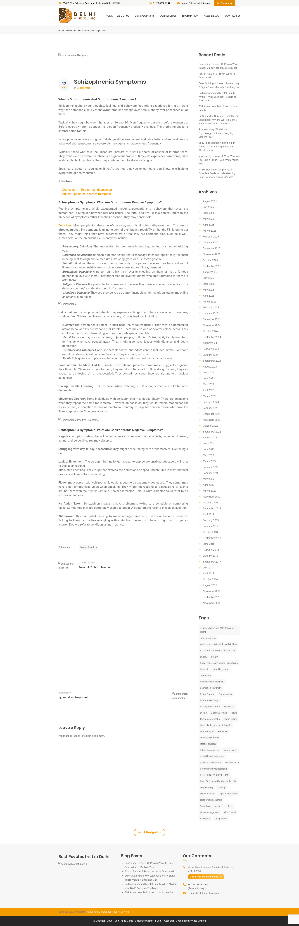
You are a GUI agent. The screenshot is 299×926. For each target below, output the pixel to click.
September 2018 (212, 538)
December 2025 (211, 248)
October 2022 (210, 425)
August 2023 (210, 366)
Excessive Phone (219, 713)
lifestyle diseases (208, 744)
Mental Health (230, 750)
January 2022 (210, 467)
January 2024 (210, 354)
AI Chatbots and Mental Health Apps (217, 650)
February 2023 (211, 402)
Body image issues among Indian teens (219, 663)
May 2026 (208, 218)
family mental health (210, 719)
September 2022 (212, 431)
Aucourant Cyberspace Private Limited (108, 911)
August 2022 (210, 437)
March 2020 (209, 490)
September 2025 (212, 266)
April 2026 (208, 224)
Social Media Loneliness (211, 806)
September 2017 (212, 561)
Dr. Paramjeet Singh (209, 700)
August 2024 (210, 343)
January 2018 (210, 555)
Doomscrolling (226, 694)
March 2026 (209, 230)
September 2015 (212, 597)
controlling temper (221, 669)
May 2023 (208, 384)
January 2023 (210, 408)
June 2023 (209, 378)
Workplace (205, 818)
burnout (204, 669)
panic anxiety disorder (210, 762)
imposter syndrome (209, 737)
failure (234, 713)
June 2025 (209, 283)
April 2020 (208, 484)
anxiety (203, 657)
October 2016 (210, 579)
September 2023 (212, 360)
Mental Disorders (73, 30)
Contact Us (233, 15)
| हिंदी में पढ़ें (116, 3)
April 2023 (208, 390)
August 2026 (210, 201)
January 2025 (210, 313)
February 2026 (211, 236)
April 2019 (208, 514)
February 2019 (211, 520)
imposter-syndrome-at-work (213, 731)
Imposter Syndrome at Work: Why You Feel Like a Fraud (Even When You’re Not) (219, 160)
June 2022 (209, 449)
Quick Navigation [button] (149, 832)
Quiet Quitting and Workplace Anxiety (218, 781)
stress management (209, 812)
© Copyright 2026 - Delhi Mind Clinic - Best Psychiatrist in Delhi (128, 920)
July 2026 (208, 207)
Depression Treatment (210, 688)
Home (109, 15)
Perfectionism (232, 762)
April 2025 (208, 295)
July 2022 (208, 443)
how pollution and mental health (215, 725)
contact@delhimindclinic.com (195, 3)
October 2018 (210, 532)
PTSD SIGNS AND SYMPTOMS (214, 775)
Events (203, 713)
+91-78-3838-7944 (198, 884)
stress (230, 806)
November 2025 (211, 254)
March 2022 (209, 461)
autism (214, 657)
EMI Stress (229, 706)
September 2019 (212, 508)
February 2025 (211, 307)
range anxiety (206, 787)
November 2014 (211, 603)
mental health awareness (212, 756)
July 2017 (208, 567)
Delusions (65, 225)
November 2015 (211, 591)
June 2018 (209, 543)
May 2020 (208, 478)
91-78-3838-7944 (161, 3)
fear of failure (230, 719)
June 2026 (209, 213)
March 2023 (209, 396)
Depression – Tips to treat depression (87, 189)
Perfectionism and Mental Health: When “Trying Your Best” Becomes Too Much (217, 97)
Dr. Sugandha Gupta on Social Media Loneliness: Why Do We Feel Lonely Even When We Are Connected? (219, 120)
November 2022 (211, 419)
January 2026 (210, 242)
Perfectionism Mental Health (214, 769)
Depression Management (212, 681)
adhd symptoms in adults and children (218, 644)
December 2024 (211, 319)
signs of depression (228, 793)
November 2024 (211, 325)
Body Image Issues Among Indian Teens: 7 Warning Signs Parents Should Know (217, 146)
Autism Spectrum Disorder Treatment (86, 194)
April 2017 (208, 573)
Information (190, 15)
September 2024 (212, 337)
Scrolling (221, 787)
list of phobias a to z (209, 750)
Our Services (168, 15)
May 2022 (208, 455)
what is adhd (229, 812)
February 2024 (211, 348)
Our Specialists (144, 15)
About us (123, 15)
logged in (78, 735)
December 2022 (211, 413)
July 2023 (208, 372)
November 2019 (211, 496)
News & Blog (212, 15)
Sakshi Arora (83, 87)
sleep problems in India (211, 800)
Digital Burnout (207, 694)
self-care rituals (207, 793)
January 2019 (210, 526)
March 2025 (209, 301)
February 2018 (211, 549)
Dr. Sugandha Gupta (210, 706)
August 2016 (210, 585)
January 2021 (210, 473)
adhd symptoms (208, 638)
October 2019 (210, 502)
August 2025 (210, 272)
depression (205, 675)
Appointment (227, 3)
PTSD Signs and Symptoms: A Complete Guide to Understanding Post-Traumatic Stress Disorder (217, 173)
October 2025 (210, 260)
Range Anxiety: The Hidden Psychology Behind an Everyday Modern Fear (216, 133)
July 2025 (208, 278)
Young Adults (220, 818)
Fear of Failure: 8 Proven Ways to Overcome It (150, 871)
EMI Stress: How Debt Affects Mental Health (149, 892)
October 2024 (210, 331)
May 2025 (208, 289)
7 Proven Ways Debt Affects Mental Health (217, 630)
